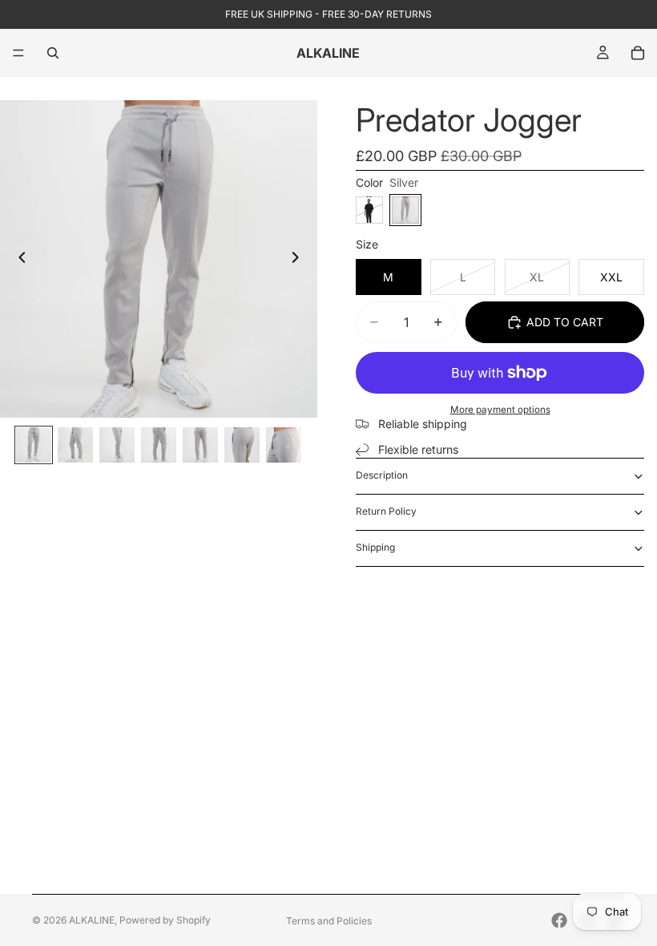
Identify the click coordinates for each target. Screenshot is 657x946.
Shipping (375, 547)
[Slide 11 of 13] (200, 445)
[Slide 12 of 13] (242, 445)
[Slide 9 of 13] (117, 445)
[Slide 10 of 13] (158, 445)
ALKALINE (92, 920)
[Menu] (18, 52)
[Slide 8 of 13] (75, 445)
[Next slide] (299, 259)
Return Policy (386, 511)
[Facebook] (559, 920)
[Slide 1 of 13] (33, 445)
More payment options (500, 409)
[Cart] (637, 53)
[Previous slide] (17, 259)
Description (382, 475)
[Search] (53, 53)
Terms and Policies (329, 921)
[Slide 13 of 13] (283, 445)
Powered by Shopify (165, 920)
